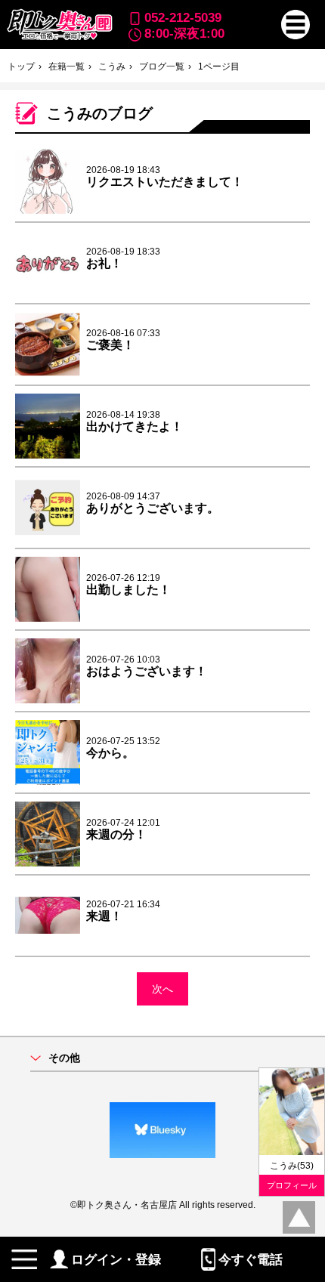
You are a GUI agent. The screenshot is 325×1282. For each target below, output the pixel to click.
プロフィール (292, 1185)
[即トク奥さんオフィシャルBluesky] (162, 1130)
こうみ (111, 66)
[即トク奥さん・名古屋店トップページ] (59, 24)
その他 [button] (64, 1058)
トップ (21, 66)
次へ (162, 989)
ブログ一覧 (161, 66)
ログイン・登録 (116, 1259)
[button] (296, 24)
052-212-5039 (182, 17)
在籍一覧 (66, 66)
